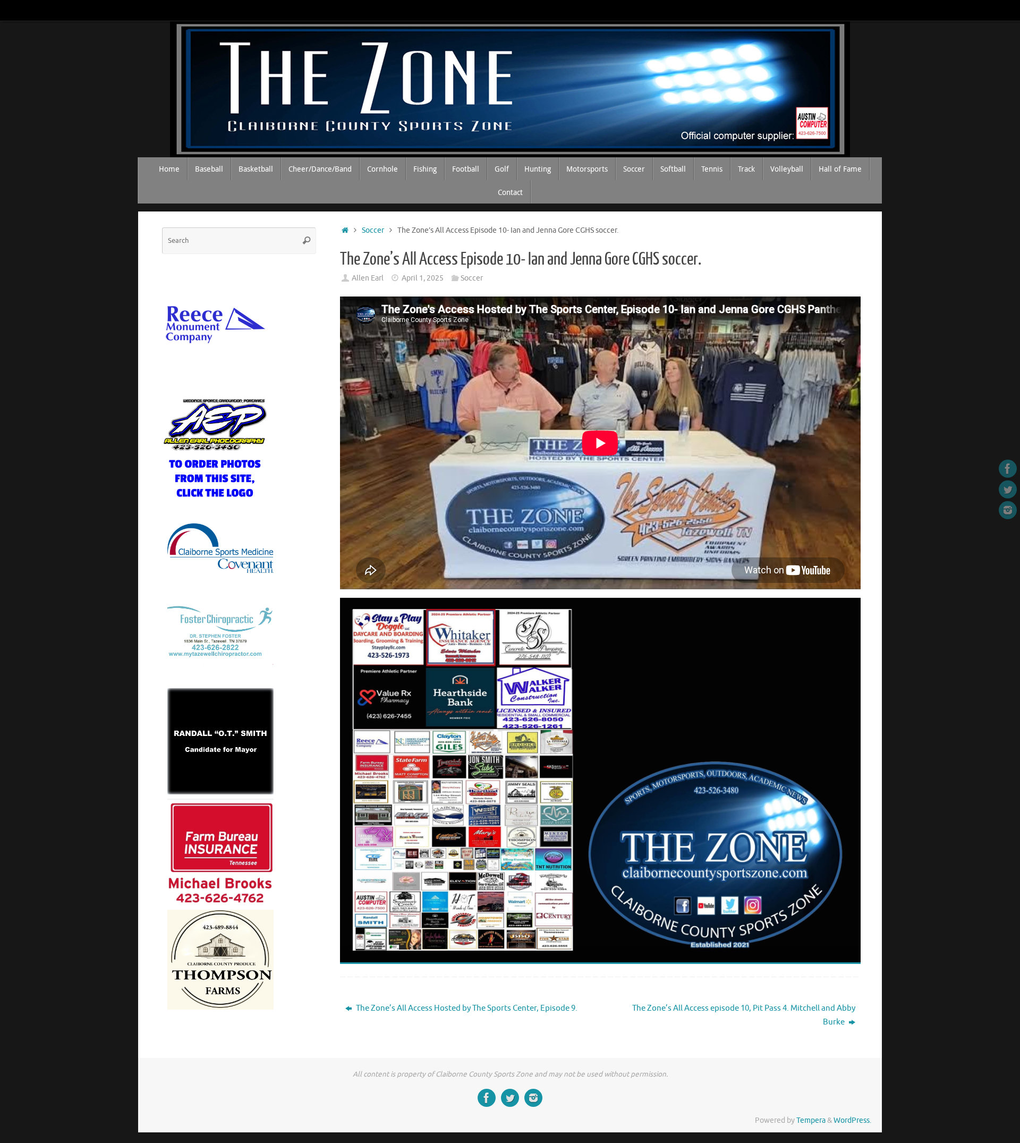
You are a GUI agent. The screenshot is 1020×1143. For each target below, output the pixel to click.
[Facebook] (1008, 469)
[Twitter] (1008, 489)
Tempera (811, 1120)
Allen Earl (368, 278)
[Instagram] (1008, 510)
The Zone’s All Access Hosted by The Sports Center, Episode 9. (465, 1008)
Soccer (373, 230)
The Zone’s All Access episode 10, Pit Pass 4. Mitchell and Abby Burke (743, 1015)
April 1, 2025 (423, 278)
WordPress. (852, 1120)
